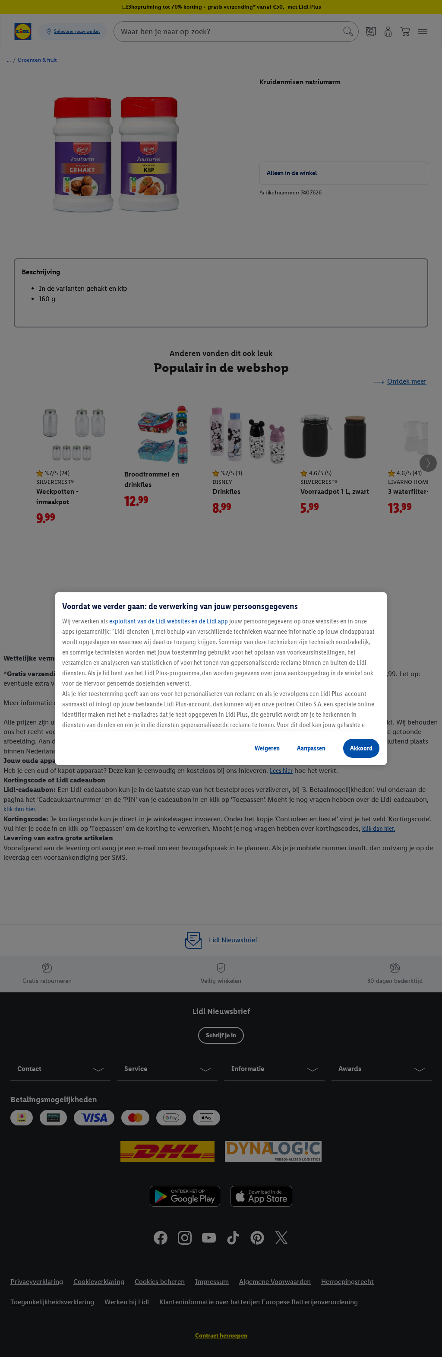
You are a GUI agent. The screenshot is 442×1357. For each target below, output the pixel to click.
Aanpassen (311, 748)
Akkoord (361, 748)
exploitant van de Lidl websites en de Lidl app (168, 621)
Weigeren (267, 748)
